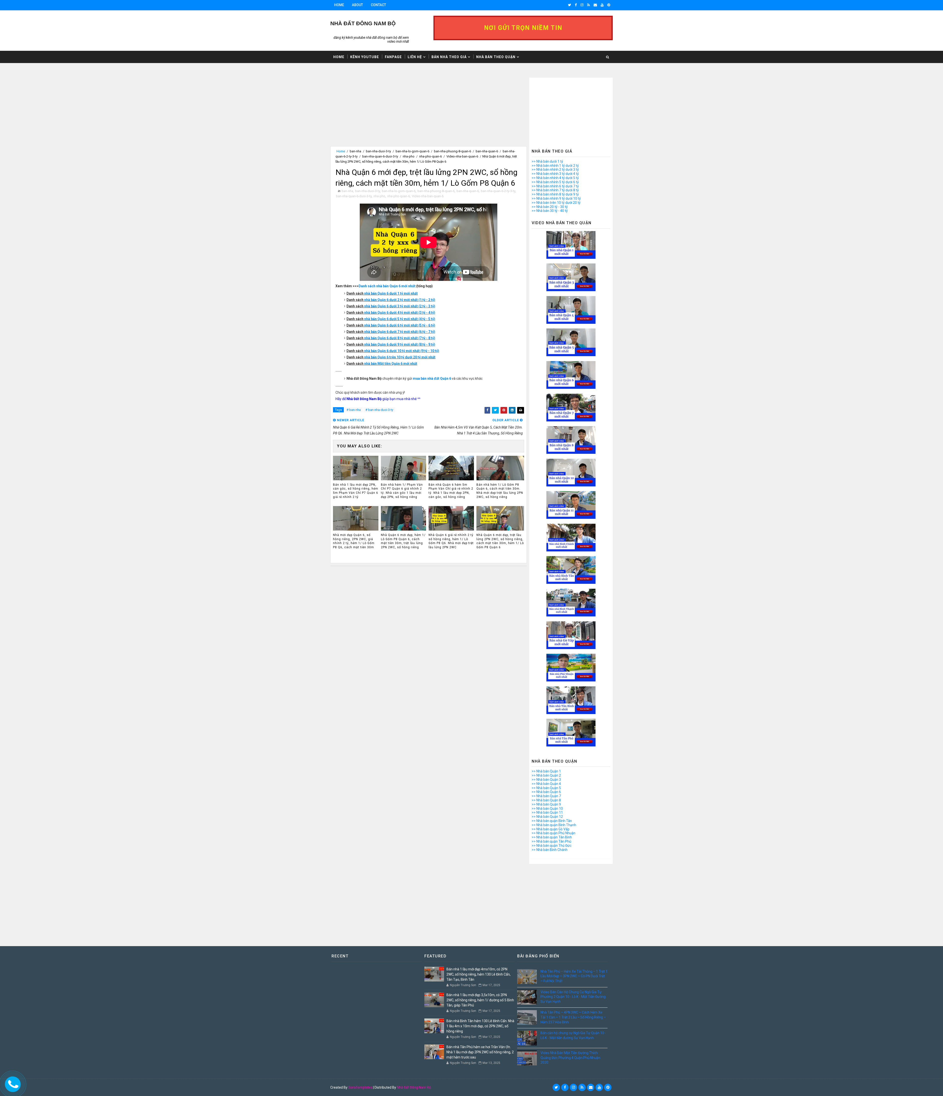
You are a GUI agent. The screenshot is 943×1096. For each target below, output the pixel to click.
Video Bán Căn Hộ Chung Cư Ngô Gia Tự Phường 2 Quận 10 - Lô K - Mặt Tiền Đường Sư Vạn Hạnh (573, 997)
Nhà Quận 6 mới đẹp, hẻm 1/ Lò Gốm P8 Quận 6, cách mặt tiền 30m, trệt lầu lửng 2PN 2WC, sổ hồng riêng (403, 541)
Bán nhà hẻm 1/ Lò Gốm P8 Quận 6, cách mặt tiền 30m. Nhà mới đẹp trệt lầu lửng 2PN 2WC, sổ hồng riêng (499, 491)
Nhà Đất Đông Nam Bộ (414, 1087)
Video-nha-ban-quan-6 (462, 156)
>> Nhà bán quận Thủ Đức (551, 846)
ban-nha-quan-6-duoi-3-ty (380, 156)
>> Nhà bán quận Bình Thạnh (554, 825)
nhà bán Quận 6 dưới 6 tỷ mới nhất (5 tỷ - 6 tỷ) (399, 325)
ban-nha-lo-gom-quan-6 (412, 151)
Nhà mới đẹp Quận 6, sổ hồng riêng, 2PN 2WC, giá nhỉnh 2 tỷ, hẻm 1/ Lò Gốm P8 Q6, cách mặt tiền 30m (353, 541)
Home (339, 5)
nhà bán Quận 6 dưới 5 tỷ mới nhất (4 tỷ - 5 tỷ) (399, 319)
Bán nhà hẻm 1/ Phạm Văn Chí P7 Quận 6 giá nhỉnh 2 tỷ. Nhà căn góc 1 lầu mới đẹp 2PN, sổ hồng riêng (402, 491)
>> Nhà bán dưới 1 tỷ (547, 161)
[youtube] (602, 5)
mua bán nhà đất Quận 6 (432, 378)
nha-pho (409, 156)
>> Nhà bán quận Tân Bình (552, 837)
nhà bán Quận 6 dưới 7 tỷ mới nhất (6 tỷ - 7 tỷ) (399, 332)
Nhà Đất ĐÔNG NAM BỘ (363, 23)
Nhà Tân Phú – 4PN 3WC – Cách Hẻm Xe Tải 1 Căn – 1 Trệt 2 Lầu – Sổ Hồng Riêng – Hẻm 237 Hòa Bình (573, 1017)
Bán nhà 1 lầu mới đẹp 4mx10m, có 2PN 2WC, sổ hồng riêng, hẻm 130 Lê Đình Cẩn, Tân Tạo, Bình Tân (478, 974)
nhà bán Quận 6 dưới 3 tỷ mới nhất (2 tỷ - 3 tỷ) (399, 306)
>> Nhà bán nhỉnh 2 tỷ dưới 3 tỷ (555, 169)
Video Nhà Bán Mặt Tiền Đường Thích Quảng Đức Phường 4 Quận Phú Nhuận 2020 (570, 1057)
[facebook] (576, 5)
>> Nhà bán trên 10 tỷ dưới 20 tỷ (556, 203)
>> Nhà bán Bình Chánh (550, 850)
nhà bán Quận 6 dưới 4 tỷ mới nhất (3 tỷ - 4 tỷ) (399, 312)
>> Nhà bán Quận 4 (546, 784)
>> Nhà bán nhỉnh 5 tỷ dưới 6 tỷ (555, 182)
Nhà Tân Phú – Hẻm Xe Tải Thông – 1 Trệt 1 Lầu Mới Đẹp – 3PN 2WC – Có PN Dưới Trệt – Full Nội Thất (574, 976)
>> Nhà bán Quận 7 (546, 796)
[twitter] (569, 5)
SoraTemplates (360, 1087)
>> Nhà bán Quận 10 (547, 808)
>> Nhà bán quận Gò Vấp (550, 829)
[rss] (588, 5)
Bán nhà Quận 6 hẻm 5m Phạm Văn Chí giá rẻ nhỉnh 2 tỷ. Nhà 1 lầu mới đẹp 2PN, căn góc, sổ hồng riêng (451, 491)
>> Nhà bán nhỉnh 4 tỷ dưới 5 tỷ (555, 178)
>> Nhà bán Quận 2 (546, 775)
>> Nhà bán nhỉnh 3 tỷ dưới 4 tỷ (555, 174)
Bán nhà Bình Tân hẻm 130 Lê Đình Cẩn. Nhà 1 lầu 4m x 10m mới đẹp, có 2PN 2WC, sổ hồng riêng (480, 1026)
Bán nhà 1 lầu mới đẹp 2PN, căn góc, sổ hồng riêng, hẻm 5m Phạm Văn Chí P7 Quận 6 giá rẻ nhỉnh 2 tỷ (355, 491)
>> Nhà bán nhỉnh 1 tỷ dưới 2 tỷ (555, 166)
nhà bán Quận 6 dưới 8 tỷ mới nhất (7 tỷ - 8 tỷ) (399, 338)
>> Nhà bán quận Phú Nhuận (553, 833)
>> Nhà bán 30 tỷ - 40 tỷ (550, 211)
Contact (378, 5)
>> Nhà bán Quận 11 (547, 812)
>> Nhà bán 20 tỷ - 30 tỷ (550, 207)
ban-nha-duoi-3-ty (378, 151)
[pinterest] (608, 5)
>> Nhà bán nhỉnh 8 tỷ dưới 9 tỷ (555, 194)
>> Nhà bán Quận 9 (546, 804)
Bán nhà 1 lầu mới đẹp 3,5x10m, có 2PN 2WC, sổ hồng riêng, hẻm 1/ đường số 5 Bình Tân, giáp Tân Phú (480, 1000)
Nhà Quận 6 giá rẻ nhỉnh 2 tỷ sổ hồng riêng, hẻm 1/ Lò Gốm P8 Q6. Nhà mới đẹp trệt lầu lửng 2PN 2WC (451, 541)
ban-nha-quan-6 (487, 151)
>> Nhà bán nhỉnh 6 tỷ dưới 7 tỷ (555, 186)
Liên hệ (415, 57)
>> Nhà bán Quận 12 (547, 817)
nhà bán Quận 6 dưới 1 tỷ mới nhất (391, 293)
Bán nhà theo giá (449, 57)
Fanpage (393, 57)
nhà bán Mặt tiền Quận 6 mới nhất (390, 363)
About (357, 5)
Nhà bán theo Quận (495, 57)
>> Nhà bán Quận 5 (546, 788)
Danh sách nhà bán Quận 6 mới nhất (387, 286)
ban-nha (355, 151)
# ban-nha (354, 410)
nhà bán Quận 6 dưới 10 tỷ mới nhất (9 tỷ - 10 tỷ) (401, 351)
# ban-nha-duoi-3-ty (379, 410)
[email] (595, 5)
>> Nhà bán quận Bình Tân (552, 821)
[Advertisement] (428, 112)
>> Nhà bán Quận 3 (546, 780)
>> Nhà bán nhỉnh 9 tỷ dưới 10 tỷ (556, 198)
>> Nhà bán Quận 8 (546, 800)
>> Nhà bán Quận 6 (546, 792)
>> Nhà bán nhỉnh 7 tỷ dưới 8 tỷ (555, 190)
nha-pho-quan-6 (430, 156)
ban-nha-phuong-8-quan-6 (452, 151)
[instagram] (582, 5)
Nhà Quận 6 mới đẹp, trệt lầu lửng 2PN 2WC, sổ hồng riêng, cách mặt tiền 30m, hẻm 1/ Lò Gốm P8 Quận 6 (500, 541)
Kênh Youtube (364, 57)
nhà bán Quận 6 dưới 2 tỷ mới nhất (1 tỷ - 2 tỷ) (399, 300)
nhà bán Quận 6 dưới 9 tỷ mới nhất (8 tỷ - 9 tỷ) (399, 344)
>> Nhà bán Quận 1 (546, 771)
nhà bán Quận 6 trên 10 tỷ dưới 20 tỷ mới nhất (399, 357)
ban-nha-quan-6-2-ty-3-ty (498, 191)
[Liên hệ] (11, 1083)
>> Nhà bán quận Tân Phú (551, 841)
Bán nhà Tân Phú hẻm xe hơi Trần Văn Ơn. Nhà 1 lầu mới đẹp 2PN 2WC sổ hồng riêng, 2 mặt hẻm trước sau (480, 1052)
